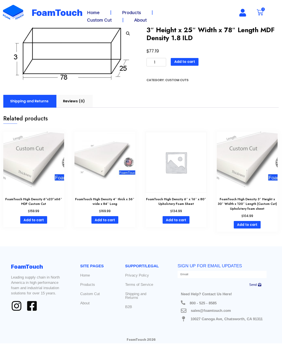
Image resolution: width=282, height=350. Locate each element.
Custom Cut (99, 20)
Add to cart (184, 61)
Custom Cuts (177, 80)
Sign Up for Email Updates (210, 265)
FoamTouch (57, 12)
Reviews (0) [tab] (74, 101)
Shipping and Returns (135, 296)
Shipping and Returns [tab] (29, 101)
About (140, 20)
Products (131, 12)
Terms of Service (139, 285)
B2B (128, 307)
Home (93, 12)
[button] (128, 33)
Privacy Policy (137, 275)
